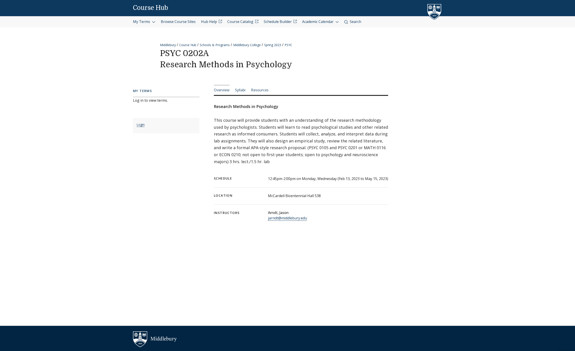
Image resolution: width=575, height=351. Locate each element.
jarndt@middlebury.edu (287, 218)
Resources (260, 90)
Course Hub (150, 7)
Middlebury (168, 45)
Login (141, 124)
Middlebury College (247, 45)
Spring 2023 (272, 45)
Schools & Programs (215, 45)
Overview (222, 90)
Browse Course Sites (178, 21)
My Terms (142, 21)
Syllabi (240, 90)
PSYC (288, 45)
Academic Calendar (318, 21)
